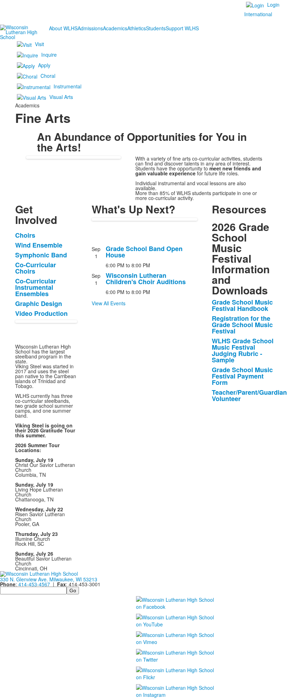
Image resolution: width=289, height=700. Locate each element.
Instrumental (67, 86)
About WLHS (63, 28)
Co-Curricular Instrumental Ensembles (35, 287)
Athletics (136, 28)
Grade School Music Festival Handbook (242, 305)
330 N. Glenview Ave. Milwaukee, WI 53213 (48, 579)
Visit (39, 44)
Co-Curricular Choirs (35, 268)
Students (156, 28)
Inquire (49, 54)
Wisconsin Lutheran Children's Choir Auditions (146, 278)
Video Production (41, 313)
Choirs (25, 235)
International (258, 14)
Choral (48, 75)
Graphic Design (38, 303)
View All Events (108, 303)
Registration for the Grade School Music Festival (242, 325)
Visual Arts (61, 96)
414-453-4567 (34, 584)
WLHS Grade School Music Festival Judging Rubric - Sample (242, 350)
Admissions (90, 28)
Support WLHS (182, 28)
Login (273, 4)
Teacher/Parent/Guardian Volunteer (249, 395)
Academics (115, 28)
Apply (44, 65)
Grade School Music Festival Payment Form (242, 376)
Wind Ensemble (38, 245)
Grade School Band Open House (144, 252)
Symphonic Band (41, 255)
